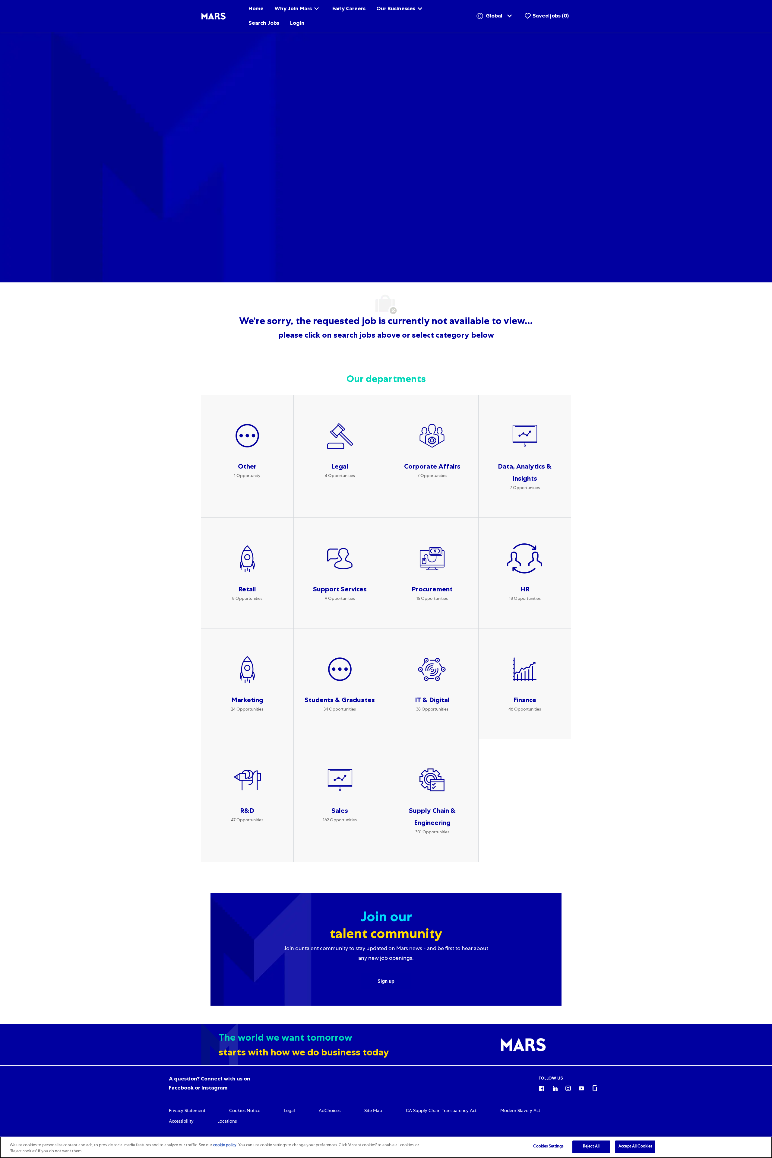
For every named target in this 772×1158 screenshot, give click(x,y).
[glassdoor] (595, 1087)
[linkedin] (555, 1087)
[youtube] (581, 1087)
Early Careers (348, 8)
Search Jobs (263, 23)
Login (297, 23)
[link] (187, 1111)
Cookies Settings (548, 1147)
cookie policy (224, 1145)
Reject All (591, 1147)
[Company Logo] (213, 16)
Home (256, 8)
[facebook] (542, 1087)
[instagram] (568, 1087)
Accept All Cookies (635, 1147)
